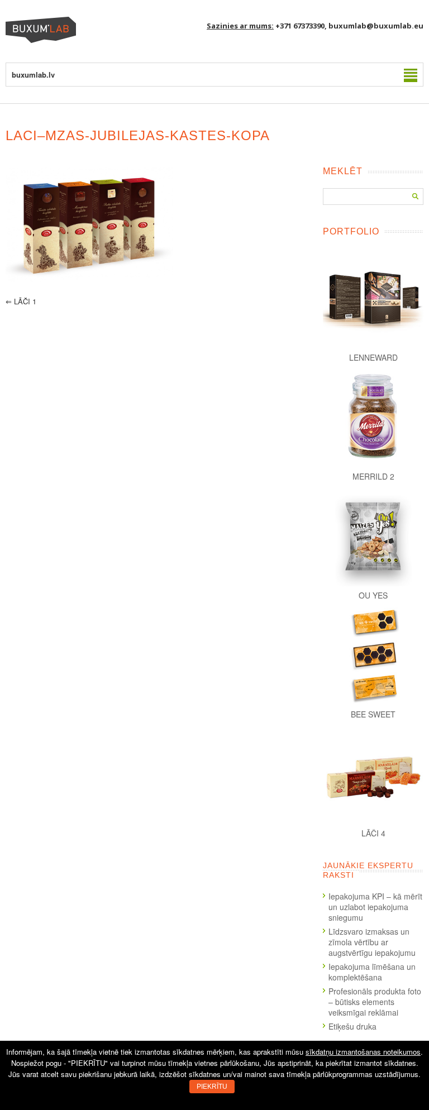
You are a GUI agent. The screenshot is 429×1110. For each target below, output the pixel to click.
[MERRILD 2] (373, 417)
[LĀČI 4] (373, 774)
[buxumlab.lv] (41, 40)
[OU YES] (373, 536)
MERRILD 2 (373, 476)
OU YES (373, 595)
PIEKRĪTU (212, 1086)
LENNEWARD (373, 357)
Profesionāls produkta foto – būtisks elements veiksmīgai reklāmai (374, 1001)
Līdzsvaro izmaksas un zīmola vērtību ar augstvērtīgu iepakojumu (372, 942)
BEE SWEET (373, 714)
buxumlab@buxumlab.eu (375, 26)
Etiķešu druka (352, 1026)
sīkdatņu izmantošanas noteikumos (363, 1051)
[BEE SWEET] (373, 655)
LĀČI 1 (21, 301)
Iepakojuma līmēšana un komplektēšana (372, 972)
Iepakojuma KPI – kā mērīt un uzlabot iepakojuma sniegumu (375, 907)
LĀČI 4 (373, 833)
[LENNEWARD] (373, 298)
